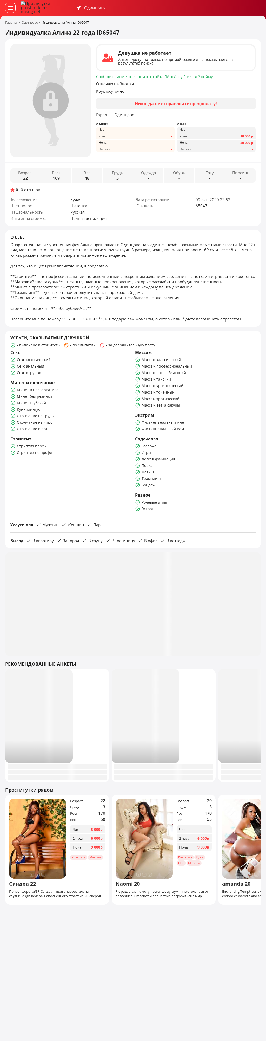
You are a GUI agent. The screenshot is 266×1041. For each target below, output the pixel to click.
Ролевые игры (154, 502)
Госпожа (149, 446)
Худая (75, 199)
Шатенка (78, 205)
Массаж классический (161, 359)
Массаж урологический (162, 385)
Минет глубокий (31, 402)
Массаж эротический (160, 398)
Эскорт (148, 508)
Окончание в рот (32, 428)
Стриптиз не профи (34, 452)
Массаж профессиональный (167, 366)
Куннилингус (28, 409)
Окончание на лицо (34, 422)
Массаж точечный (158, 392)
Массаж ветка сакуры (161, 405)
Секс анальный (30, 366)
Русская (77, 212)
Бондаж (148, 485)
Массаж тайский (156, 379)
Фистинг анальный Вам (163, 428)
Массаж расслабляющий (164, 372)
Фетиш (148, 472)
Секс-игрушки (29, 372)
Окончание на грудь (35, 415)
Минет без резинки (34, 396)
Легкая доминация (158, 459)
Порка (147, 465)
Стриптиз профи (32, 446)
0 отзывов (30, 190)
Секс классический (34, 359)
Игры (146, 452)
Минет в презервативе (37, 389)
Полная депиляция (88, 218)
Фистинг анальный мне (163, 422)
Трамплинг (151, 478)
